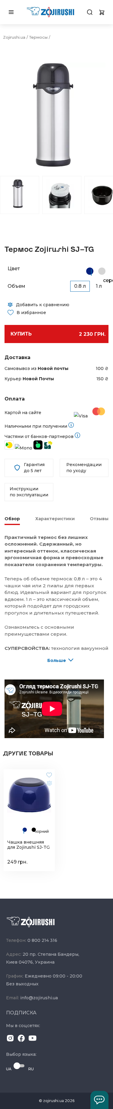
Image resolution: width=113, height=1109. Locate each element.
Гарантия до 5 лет (34, 467)
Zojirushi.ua (14, 37)
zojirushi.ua (53, 1100)
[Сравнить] (49, 783)
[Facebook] (21, 1039)
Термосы (38, 37)
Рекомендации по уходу (84, 467)
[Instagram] (10, 1039)
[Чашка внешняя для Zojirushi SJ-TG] (29, 795)
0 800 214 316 (42, 940)
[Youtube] (32, 1039)
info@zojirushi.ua (39, 997)
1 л (99, 286)
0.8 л (80, 286)
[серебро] (101, 271)
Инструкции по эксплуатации (29, 492)
